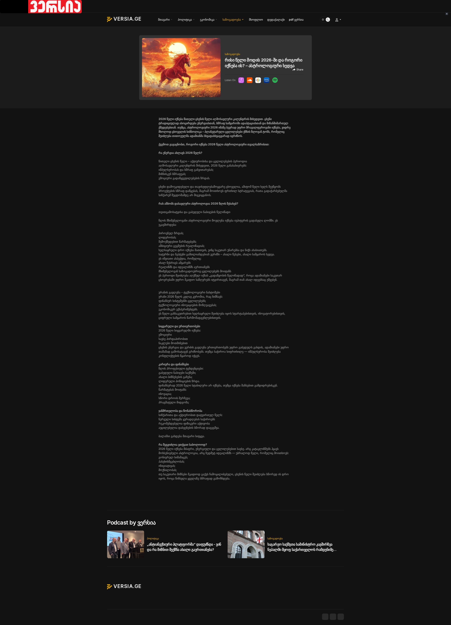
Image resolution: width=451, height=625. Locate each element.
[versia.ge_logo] (41, 6)
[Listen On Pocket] (266, 80)
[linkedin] (341, 617)
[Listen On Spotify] (275, 80)
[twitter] (333, 617)
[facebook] (325, 617)
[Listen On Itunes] (241, 80)
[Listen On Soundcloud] (249, 80)
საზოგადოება (232, 54)
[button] (166, 20)
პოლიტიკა (153, 538)
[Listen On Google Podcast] (258, 80)
